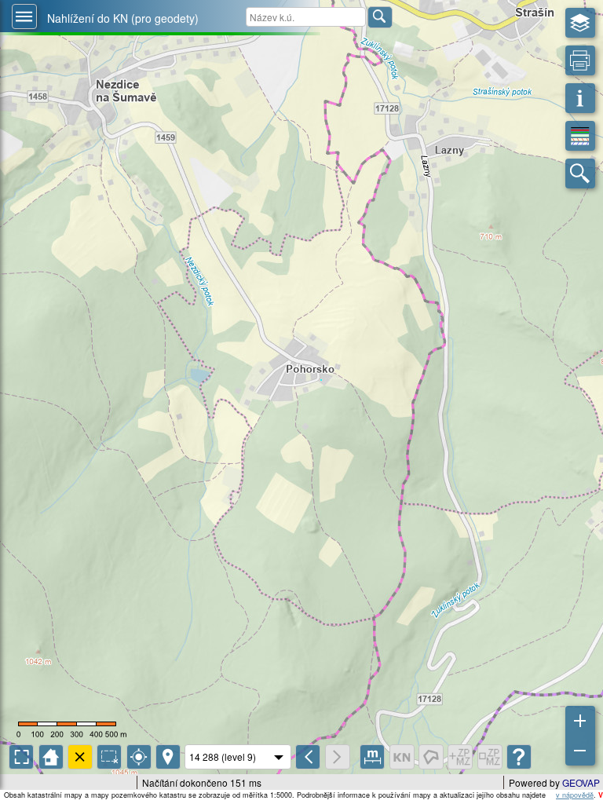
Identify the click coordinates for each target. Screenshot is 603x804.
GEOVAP (581, 782)
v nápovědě (575, 795)
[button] (24, 16)
